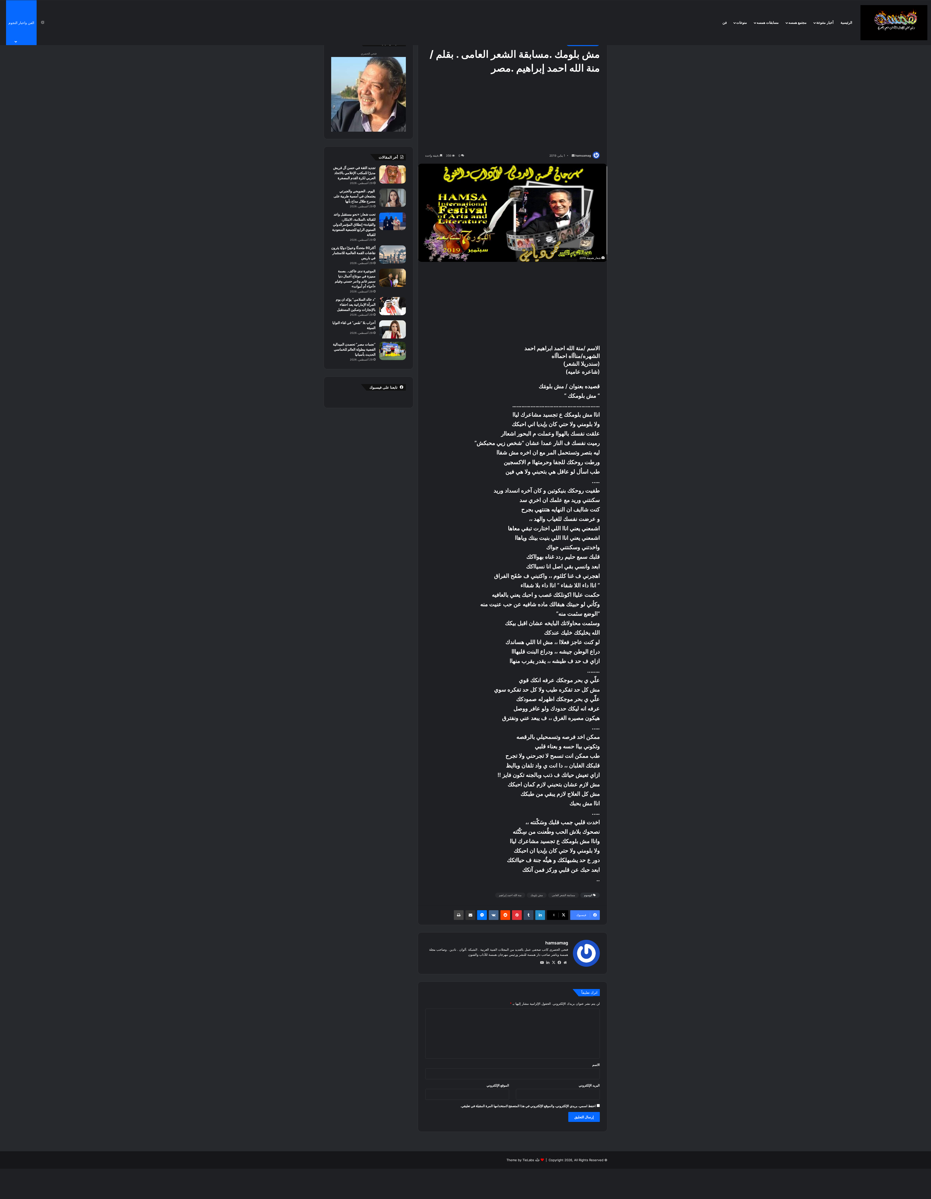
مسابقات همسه (768, 22)
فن (724, 22)
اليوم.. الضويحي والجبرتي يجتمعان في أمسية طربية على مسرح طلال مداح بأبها (355, 196)
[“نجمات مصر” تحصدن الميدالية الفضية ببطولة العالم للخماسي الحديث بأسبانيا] (392, 351)
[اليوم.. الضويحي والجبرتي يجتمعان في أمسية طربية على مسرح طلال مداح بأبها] (392, 198)
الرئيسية (846, 22)
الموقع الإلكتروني (498, 1085)
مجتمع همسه (797, 22)
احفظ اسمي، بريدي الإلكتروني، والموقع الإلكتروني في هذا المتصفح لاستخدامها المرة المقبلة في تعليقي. (528, 1106)
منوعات (741, 22)
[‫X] (553, 963)
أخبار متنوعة (825, 22)
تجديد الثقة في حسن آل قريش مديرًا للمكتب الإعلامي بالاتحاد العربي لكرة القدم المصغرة (354, 173)
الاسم (596, 1065)
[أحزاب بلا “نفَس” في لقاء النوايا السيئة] (392, 329)
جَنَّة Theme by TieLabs (523, 1160)
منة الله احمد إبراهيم (510, 895)
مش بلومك (536, 895)
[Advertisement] (512, 114)
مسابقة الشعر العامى (563, 895)
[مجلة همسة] (893, 22)
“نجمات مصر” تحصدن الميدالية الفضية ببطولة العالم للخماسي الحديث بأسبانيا (354, 349)
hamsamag (583, 155)
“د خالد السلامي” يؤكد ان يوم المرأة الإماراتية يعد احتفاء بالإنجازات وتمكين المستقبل (356, 304)
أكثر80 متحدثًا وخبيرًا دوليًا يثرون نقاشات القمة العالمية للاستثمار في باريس (353, 253)
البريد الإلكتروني (589, 1085)
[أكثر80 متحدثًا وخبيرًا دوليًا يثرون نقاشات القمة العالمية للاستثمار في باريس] (392, 254)
